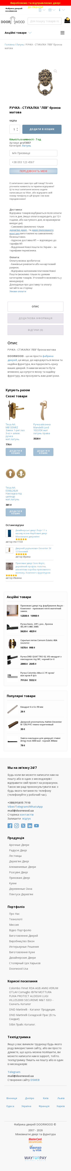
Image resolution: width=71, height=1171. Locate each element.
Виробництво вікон (21, 941)
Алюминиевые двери (22, 867)
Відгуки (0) (35, 330)
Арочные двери (19, 845)
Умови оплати (17, 291)
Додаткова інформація (35, 318)
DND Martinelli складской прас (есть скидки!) (32, 1017)
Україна (26, 1106)
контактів (27, 814)
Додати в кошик (42, 129)
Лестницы (15, 856)
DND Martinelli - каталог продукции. (32, 1009)
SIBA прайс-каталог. (22, 1024)
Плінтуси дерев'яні (21, 894)
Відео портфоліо (20, 930)
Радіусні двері (18, 850)
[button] (55, 71)
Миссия (14, 924)
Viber (11, 806)
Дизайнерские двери (22, 957)
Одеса (10, 1106)
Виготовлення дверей (23, 935)
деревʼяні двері (18, 230)
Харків (61, 1106)
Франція (44, 1106)
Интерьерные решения (24, 946)
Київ (45, 1098)
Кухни (12, 883)
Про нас (14, 913)
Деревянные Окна (20, 889)
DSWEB (35, 1080)
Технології (16, 919)
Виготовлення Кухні (22, 952)
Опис (35, 306)
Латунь (20, 44)
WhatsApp (36, 806)
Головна (9, 44)
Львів (61, 1098)
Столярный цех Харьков (25, 963)
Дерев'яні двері (19, 861)
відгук (26, 818)
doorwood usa (18, 968)
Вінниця (11, 1098)
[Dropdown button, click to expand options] (42, 10)
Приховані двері (19, 878)
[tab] (35, 307)
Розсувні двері (18, 872)
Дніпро (29, 1098)
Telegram (21, 806)
